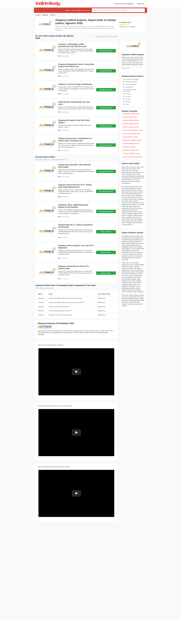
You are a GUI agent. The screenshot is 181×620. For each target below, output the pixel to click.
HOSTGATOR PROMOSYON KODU (133, 130)
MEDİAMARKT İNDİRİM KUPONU (132, 140)
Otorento (128, 94)
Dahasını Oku (126, 68)
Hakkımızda (140, 4)
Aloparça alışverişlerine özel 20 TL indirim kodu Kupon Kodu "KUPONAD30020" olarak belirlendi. (75, 279)
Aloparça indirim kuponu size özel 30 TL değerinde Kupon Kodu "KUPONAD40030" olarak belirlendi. (76, 258)
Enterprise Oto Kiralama (132, 79)
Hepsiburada (129, 87)
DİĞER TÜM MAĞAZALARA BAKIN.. (133, 157)
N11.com (127, 99)
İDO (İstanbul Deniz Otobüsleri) (129, 90)
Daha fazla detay (64, 56)
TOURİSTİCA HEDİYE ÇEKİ (130, 150)
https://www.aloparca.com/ (133, 51)
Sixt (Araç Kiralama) (130, 84)
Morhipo (127, 101)
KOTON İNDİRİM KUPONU (130, 137)
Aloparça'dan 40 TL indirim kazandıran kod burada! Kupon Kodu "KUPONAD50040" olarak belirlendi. (76, 237)
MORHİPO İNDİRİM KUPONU (131, 143)
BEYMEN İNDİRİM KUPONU (131, 120)
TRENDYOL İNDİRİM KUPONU (131, 153)
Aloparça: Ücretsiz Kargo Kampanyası (75, 84)
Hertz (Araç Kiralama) (131, 82)
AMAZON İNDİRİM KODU (130, 117)
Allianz (127, 104)
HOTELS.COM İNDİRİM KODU (131, 133)
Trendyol (127, 96)
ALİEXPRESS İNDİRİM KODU (131, 114)
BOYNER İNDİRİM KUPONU (131, 124)
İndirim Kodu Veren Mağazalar (124, 4)
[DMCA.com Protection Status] (45, 327)
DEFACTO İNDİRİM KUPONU (131, 127)
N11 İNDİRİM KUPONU (129, 147)
